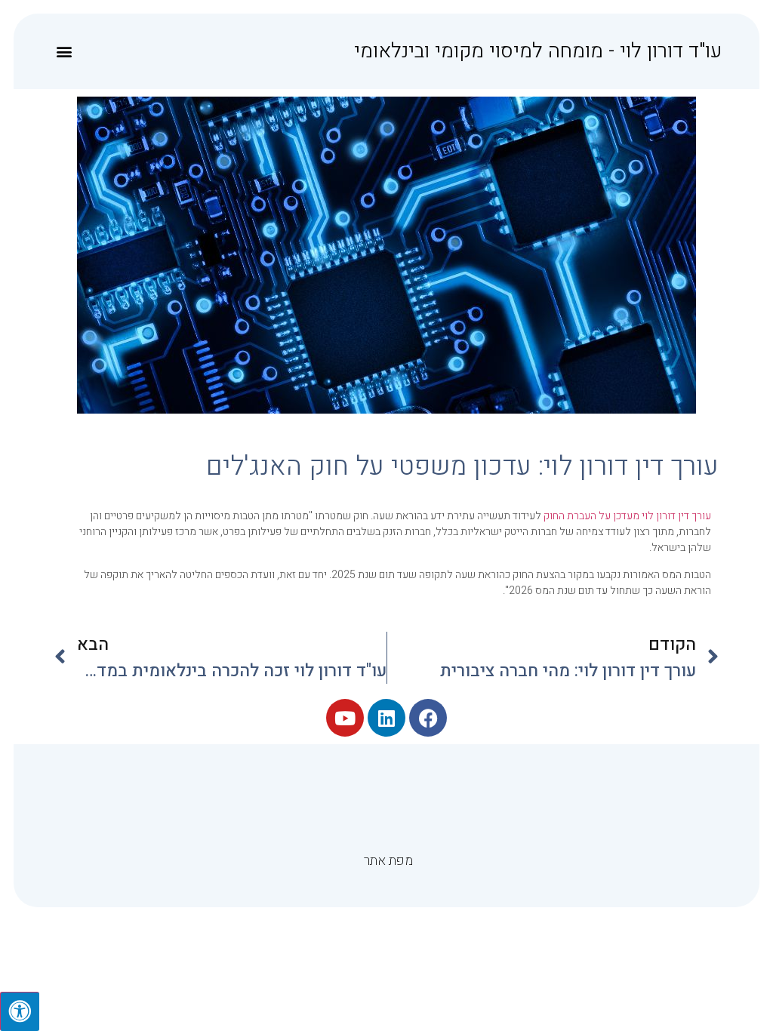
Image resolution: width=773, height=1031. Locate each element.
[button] (63, 51)
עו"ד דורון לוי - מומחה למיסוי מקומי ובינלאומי (538, 51)
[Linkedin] (386, 718)
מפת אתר (388, 861)
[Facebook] (428, 718)
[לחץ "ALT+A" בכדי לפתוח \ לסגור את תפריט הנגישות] (19, 1011)
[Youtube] (345, 718)
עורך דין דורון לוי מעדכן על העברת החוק (627, 516)
